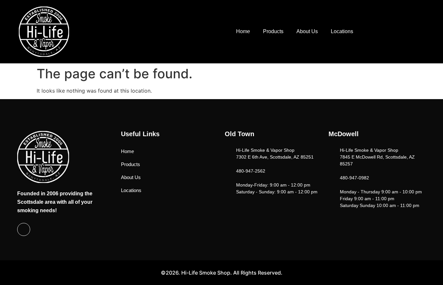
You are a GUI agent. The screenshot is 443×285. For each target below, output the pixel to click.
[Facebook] (23, 229)
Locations (342, 31)
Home (243, 31)
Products (273, 31)
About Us (307, 31)
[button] (395, 30)
